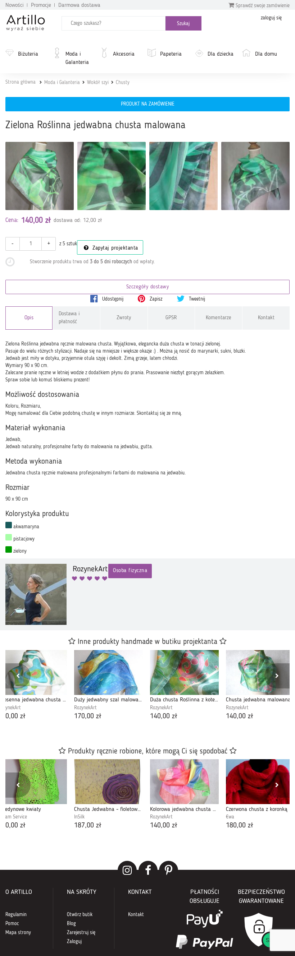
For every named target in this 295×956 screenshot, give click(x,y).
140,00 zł (163, 716)
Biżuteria (28, 54)
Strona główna (20, 82)
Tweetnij (196, 299)
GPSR (171, 318)
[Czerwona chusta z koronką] (260, 781)
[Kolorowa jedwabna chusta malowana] (184, 781)
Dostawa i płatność (69, 317)
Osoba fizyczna (130, 571)
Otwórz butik (79, 914)
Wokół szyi (98, 82)
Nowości (14, 5)
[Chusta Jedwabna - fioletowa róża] (108, 781)
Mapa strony (18, 932)
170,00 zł (87, 716)
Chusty (123, 82)
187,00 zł (87, 825)
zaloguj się (271, 17)
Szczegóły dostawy (147, 287)
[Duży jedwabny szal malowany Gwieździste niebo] (108, 672)
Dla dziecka (220, 54)
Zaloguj (74, 941)
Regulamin (16, 914)
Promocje (41, 5)
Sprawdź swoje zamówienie (262, 5)
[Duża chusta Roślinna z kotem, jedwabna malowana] (184, 672)
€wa (230, 817)
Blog (71, 923)
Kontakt (266, 318)
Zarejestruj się (81, 932)
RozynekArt (85, 707)
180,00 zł (239, 825)
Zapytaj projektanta (114, 248)
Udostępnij (112, 299)
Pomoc (12, 923)
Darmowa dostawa (79, 5)
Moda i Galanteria (77, 58)
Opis (28, 318)
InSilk (79, 817)
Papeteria (171, 54)
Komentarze (218, 318)
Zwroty (124, 318)
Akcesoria (124, 54)
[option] (108, 686)
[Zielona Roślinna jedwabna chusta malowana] (39, 176)
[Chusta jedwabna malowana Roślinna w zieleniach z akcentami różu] (260, 672)
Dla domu (266, 54)
